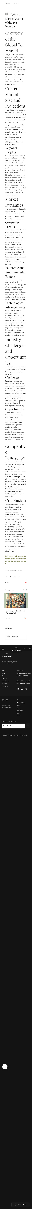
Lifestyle (19, 708)
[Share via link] (19, 577)
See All (25, 590)
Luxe (18, 707)
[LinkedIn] (18, 689)
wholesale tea (9, 568)
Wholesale (4, 683)
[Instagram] (22, 689)
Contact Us (5, 686)
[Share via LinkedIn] (15, 577)
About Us (4, 678)
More (15, 4)
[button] (30, 648)
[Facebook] (26, 689)
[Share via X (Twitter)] (10, 577)
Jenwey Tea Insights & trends (13, 570)
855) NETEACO (23, 676)
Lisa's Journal (5, 681)
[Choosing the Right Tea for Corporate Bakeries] (16, 600)
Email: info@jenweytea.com (24, 673)
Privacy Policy (21, 702)
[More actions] (26, 14)
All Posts (7, 4)
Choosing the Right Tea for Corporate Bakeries (15, 612)
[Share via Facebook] (6, 577)
